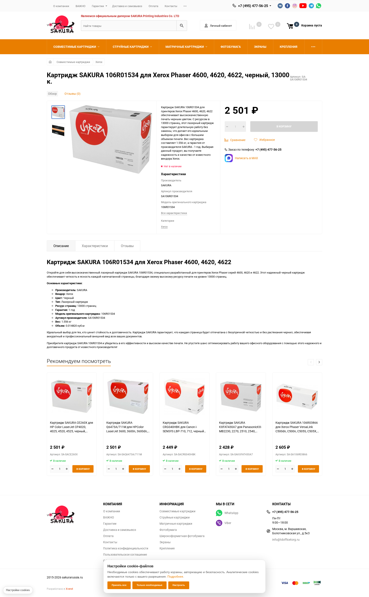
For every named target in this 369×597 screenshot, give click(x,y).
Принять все (119, 585)
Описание (61, 245)
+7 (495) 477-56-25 (253, 5)
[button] (319, 362)
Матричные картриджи (176, 523)
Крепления (167, 548)
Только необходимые (149, 585)
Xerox (98, 62)
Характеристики (95, 245)
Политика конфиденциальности (125, 548)
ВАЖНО (80, 6)
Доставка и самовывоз (127, 6)
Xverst (69, 588)
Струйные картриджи (175, 517)
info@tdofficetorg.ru (286, 539)
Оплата (153, 6)
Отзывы (127, 245)
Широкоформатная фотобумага (182, 535)
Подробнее (175, 576)
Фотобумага (168, 529)
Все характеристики (174, 213)
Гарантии (98, 6)
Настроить (179, 585)
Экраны (165, 542)
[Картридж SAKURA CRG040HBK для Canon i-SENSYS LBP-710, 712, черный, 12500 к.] (184, 396)
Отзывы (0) (72, 94)
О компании (61, 6)
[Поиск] (181, 25)
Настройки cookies (18, 590)
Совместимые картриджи (73, 62)
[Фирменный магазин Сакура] (72, 512)
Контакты (171, 6)
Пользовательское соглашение (125, 554)
